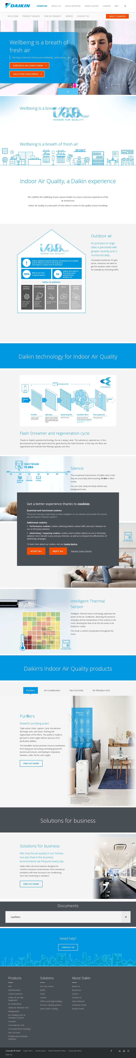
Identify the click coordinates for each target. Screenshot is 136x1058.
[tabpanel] (68, 751)
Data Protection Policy (57, 1051)
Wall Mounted (14, 990)
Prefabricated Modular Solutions (17, 1037)
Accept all (36, 551)
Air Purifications (15, 1004)
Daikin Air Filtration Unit (18, 1007)
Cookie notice (40, 1051)
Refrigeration (13, 1011)
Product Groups (31, 16)
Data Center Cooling (49, 1008)
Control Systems (15, 994)
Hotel (42, 994)
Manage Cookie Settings (81, 551)
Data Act (9, 1054)
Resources (76, 990)
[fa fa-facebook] (111, 1051)
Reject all (58, 551)
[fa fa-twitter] (115, 1051)
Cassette (12, 1021)
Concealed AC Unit (16, 1025)
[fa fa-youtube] (124, 1051)
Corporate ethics (75, 1051)
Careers (75, 994)
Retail (42, 990)
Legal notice (28, 1051)
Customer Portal (79, 1005)
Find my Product (52, 16)
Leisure (43, 997)
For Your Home (46, 986)
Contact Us (83, 16)
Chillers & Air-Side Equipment (15, 998)
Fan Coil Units (14, 1032)
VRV (10, 986)
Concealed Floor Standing (19, 1029)
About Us (76, 986)
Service (69, 16)
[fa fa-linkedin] (120, 1051)
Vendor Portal (78, 1008)
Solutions (13, 16)
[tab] (30, 690)
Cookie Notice (70, 544)
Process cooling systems (50, 1005)
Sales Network (78, 1001)
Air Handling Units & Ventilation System (16, 1016)
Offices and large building (51, 1001)
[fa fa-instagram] (128, 1051)
